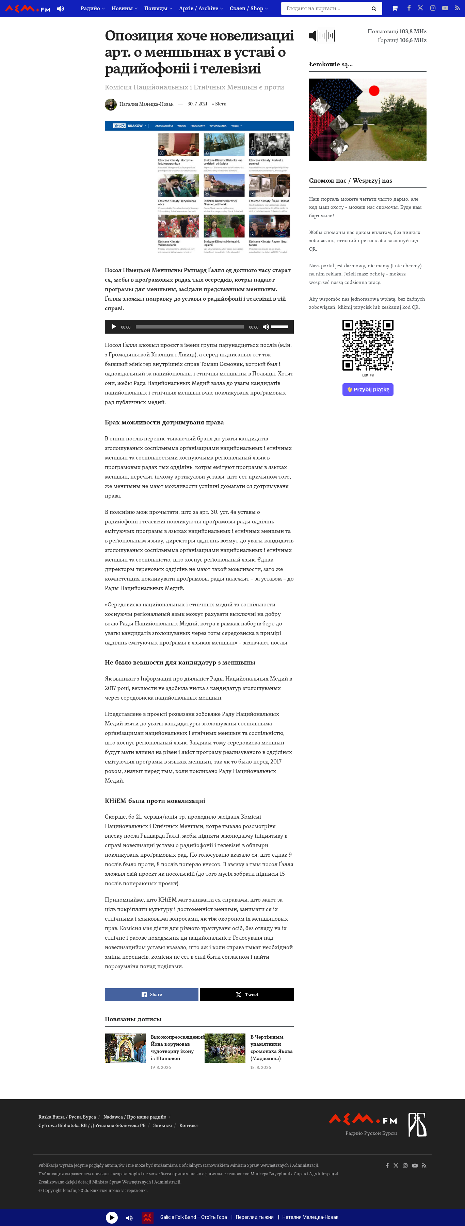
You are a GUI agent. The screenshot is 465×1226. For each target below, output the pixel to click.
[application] (199, 327)
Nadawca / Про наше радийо (134, 1117)
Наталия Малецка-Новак (146, 103)
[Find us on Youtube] (445, 8)
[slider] (280, 326)
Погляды (155, 8)
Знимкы (162, 1125)
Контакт (188, 1125)
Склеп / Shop (246, 8)
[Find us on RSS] (457, 8)
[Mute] (265, 326)
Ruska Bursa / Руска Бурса (67, 1117)
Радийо (90, 8)
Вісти (220, 103)
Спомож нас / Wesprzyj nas (350, 180)
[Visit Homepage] (27, 8)
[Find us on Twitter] (420, 8)
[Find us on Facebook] (409, 8)
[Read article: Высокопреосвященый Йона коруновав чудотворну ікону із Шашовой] (125, 1048)
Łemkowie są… (331, 64)
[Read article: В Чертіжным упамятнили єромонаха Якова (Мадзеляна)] (225, 1048)
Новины (122, 8)
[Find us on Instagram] (432, 8)
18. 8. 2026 (261, 1067)
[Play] (113, 326)
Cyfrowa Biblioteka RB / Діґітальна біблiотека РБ (92, 1125)
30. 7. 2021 (197, 103)
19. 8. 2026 (161, 1067)
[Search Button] (375, 8)
